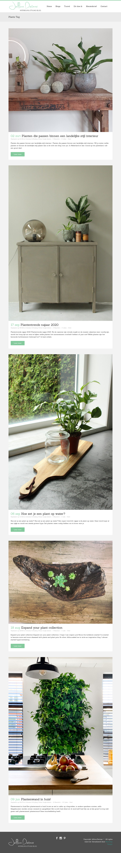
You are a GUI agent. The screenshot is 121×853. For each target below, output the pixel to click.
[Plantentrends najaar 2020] (60, 243)
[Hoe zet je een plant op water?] (60, 432)
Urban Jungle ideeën (44, 139)
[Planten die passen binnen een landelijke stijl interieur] (60, 80)
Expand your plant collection (41, 628)
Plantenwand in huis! (35, 799)
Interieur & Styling (31, 139)
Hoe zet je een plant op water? (43, 514)
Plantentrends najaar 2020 (40, 325)
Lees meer (18, 154)
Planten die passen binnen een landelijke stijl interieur (60, 136)
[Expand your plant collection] (60, 582)
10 (65, 802)
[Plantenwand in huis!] (60, 726)
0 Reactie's (56, 139)
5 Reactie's (56, 517)
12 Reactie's (57, 802)
